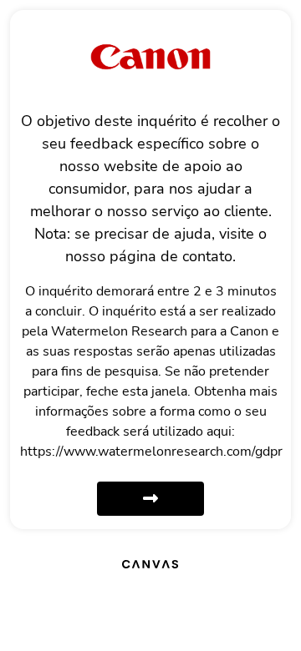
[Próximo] (150, 499)
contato (207, 256)
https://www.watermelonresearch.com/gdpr (151, 451)
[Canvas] (150, 563)
